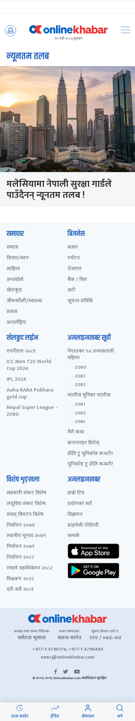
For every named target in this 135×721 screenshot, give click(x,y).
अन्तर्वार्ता (15, 279)
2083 (80, 421)
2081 (80, 376)
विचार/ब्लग (18, 258)
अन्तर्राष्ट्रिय (16, 322)
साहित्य (13, 269)
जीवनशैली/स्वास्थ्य (24, 301)
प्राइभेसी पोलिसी (83, 525)
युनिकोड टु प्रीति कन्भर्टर (90, 464)
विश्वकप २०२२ (20, 579)
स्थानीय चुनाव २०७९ (26, 536)
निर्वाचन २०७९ (20, 546)
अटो (71, 290)
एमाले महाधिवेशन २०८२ (29, 568)
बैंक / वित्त (77, 279)
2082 (80, 384)
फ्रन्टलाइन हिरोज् (83, 443)
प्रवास (12, 311)
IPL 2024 (16, 379)
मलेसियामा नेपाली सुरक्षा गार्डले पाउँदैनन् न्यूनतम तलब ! (59, 189)
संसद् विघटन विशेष (25, 514)
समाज (12, 247)
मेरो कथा (76, 432)
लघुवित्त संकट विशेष (26, 504)
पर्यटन (74, 258)
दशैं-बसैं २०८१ (20, 589)
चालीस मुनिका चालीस (89, 395)
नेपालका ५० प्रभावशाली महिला (91, 355)
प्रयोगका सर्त (80, 504)
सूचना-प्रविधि (80, 301)
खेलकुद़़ (14, 290)
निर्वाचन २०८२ (20, 557)
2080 (80, 367)
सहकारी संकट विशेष (26, 493)
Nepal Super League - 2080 (32, 411)
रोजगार (75, 269)
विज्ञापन (75, 514)
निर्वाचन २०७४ (21, 525)
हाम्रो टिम (76, 493)
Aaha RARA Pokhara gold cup (30, 394)
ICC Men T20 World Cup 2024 (29, 365)
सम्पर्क (74, 536)
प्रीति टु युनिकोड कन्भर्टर (90, 453)
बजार (73, 247)
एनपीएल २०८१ (21, 351)
